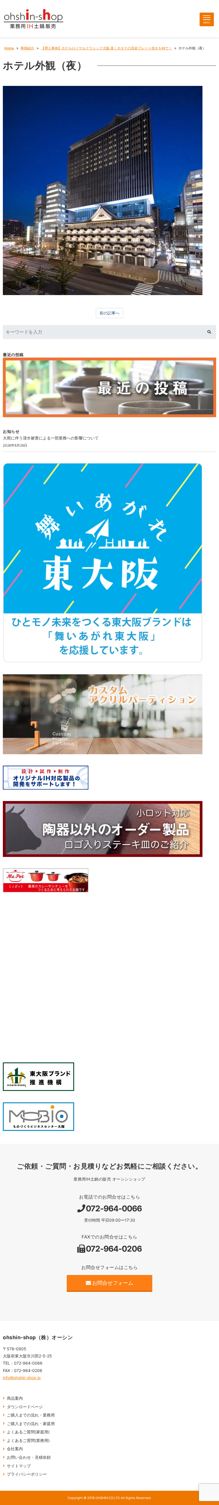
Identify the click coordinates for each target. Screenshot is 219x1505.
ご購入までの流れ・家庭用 (31, 1423)
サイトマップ (19, 1465)
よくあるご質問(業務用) (28, 1440)
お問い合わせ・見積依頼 (29, 1457)
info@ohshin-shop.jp (22, 1377)
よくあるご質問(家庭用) (28, 1431)
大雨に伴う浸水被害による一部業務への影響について (51, 437)
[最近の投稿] (109, 387)
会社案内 (15, 1448)
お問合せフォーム (112, 1283)
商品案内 (15, 1398)
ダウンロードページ (25, 1406)
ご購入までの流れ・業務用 (31, 1415)
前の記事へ (109, 312)
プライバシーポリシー (27, 1474)
